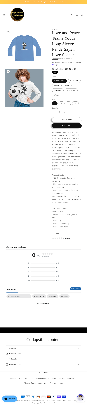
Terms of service (73, 400)
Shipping (55, 58)
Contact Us (71, 378)
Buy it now (66, 126)
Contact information (50, 403)
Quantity (55, 108)
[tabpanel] (43, 310)
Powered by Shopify (38, 400)
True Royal (71, 90)
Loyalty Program (50, 383)
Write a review (75, 289)
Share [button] (56, 233)
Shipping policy (37, 403)
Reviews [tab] (12, 289)
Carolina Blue (59, 81)
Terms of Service (58, 378)
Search (13, 378)
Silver (67, 85)
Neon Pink (74, 81)
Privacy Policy (23, 378)
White (56, 95)
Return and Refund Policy (40, 378)
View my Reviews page (33, 383)
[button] (4, 14)
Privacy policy (61, 400)
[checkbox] (64, 296)
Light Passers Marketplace (23, 400)
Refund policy (50, 400)
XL (75, 103)
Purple (56, 85)
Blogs (60, 383)
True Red (57, 90)
